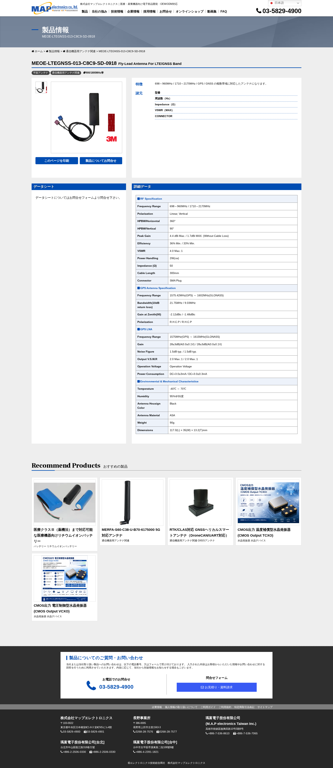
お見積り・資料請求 (219, 687)
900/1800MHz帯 (95, 72)
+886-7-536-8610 (219, 733)
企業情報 (133, 11)
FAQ (223, 11)
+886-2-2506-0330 (74, 751)
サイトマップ (264, 707)
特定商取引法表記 (244, 707)
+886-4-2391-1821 (147, 751)
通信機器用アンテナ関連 (81, 51)
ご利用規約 (225, 707)
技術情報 (117, 11)
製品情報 (54, 51)
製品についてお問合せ (101, 160)
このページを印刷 (56, 160)
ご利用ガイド (208, 707)
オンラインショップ (190, 11)
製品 (85, 11)
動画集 (212, 11)
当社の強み (99, 11)
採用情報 (149, 11)
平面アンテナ (40, 72)
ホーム (39, 51)
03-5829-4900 (281, 10)
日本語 (279, 2)
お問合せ (166, 11)
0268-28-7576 (144, 731)
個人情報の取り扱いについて (181, 707)
